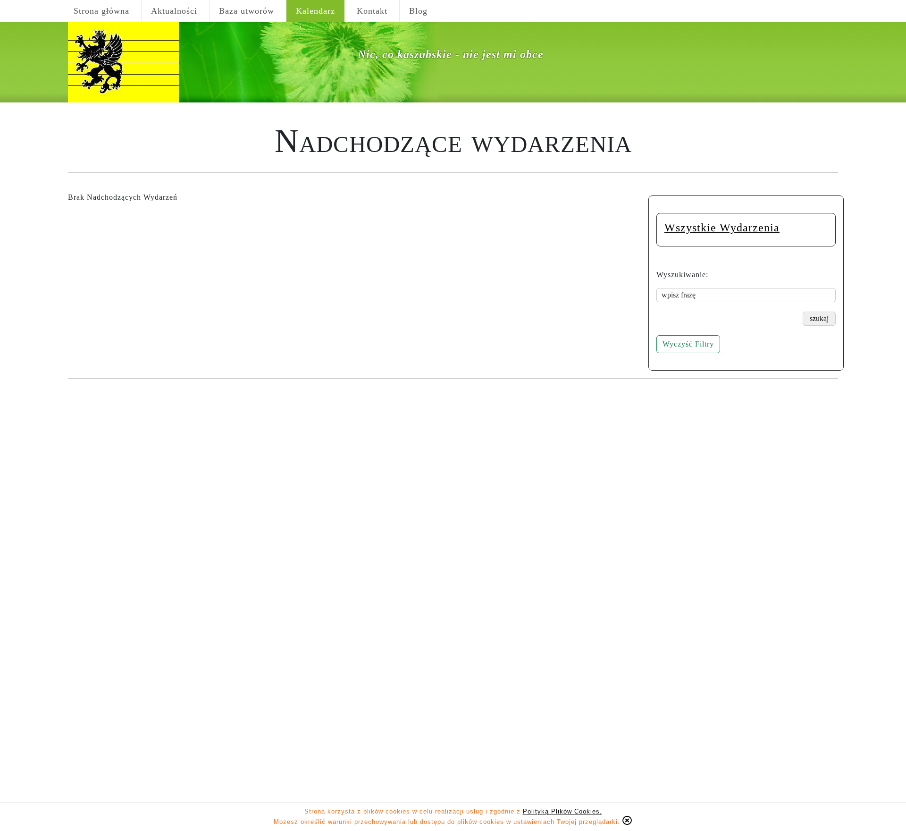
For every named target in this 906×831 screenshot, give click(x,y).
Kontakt (372, 11)
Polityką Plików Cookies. (562, 811)
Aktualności (174, 11)
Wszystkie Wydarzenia (722, 227)
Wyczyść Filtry (688, 344)
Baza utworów (246, 11)
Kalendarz (315, 11)
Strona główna (101, 11)
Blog (418, 11)
